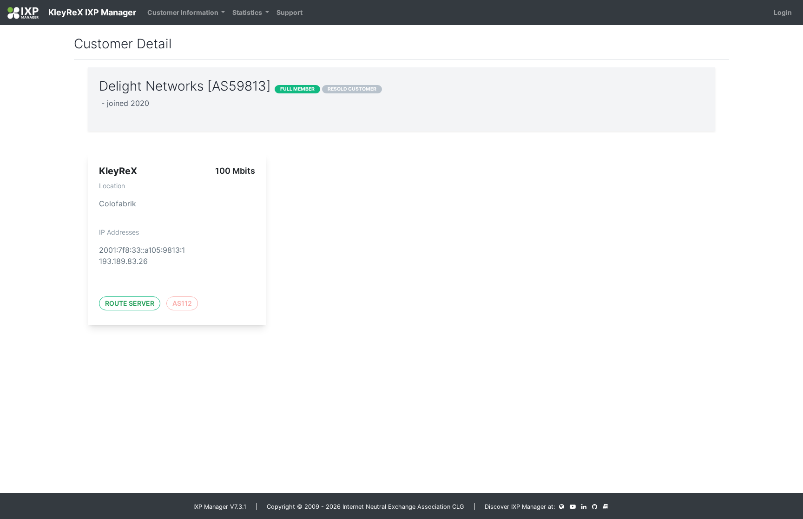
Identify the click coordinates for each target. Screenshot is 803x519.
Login (783, 12)
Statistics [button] (247, 12)
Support (289, 12)
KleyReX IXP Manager (91, 12)
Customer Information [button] (183, 12)
